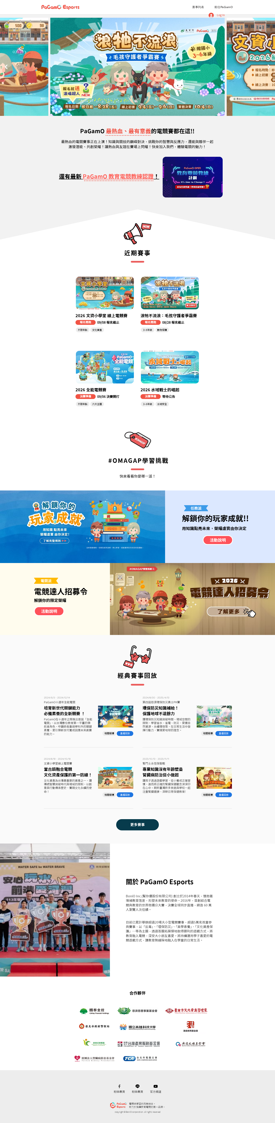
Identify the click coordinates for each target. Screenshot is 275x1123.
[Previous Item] (6, 66)
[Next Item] (269, 66)
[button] (85, 322)
